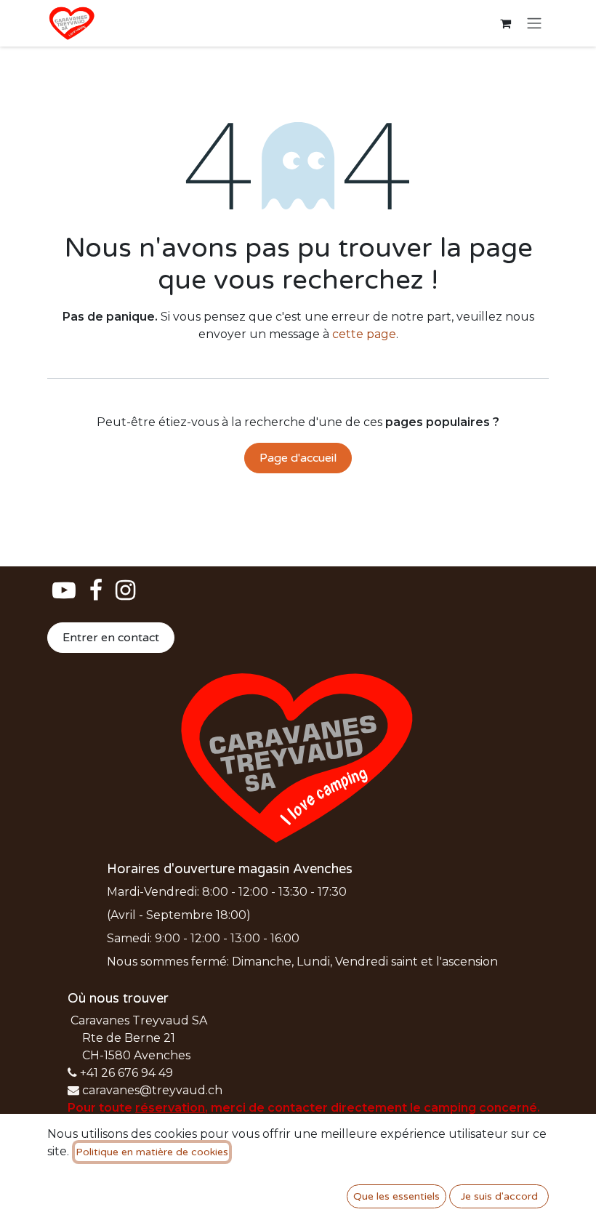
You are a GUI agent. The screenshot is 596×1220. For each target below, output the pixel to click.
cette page (364, 334)
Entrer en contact (111, 637)
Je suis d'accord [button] (499, 1196)
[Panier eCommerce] (505, 23)
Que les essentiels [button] (396, 1196)
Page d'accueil (298, 458)
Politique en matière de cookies (152, 1152)
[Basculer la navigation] (534, 24)
